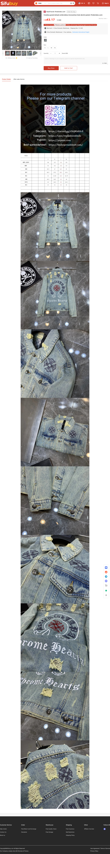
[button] (71, 3)
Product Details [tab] (6, 79)
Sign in (107, 3)
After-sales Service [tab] (18, 79)
